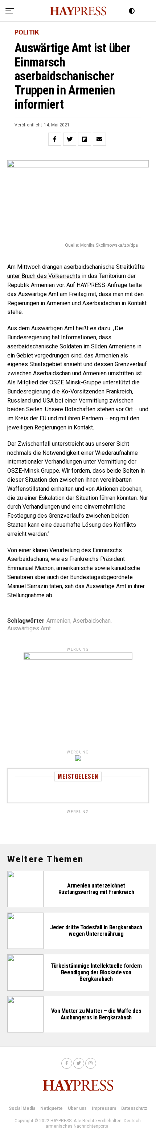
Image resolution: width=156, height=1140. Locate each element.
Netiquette (51, 1108)
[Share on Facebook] (54, 139)
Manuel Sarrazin (27, 586)
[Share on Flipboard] (84, 139)
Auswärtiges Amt (29, 628)
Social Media (22, 1108)
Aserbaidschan (92, 621)
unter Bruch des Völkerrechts (44, 275)
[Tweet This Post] (69, 139)
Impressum (104, 1108)
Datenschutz (134, 1108)
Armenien (58, 621)
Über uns (77, 1108)
